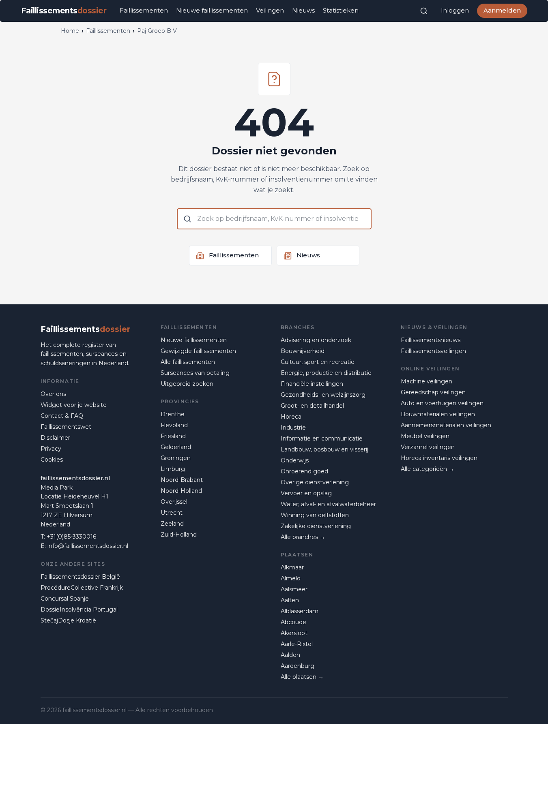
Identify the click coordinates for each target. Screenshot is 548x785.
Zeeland (172, 523)
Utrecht (172, 512)
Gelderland (176, 447)
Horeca (291, 416)
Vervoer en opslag (306, 493)
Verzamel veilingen (428, 447)
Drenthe (173, 414)
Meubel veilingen (425, 436)
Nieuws (303, 10)
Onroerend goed (304, 471)
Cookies (52, 459)
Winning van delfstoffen (315, 515)
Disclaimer (55, 437)
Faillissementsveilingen (433, 351)
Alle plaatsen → (302, 676)
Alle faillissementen (188, 362)
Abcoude (293, 622)
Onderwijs (295, 460)
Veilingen (270, 10)
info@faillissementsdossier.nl (87, 546)
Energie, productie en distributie (326, 372)
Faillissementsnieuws (430, 340)
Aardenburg (297, 665)
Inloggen (455, 10)
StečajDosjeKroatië (68, 620)
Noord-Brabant (182, 479)
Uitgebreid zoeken (187, 383)
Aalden (290, 655)
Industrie (293, 427)
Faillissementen (144, 10)
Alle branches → (303, 537)
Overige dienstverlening (315, 482)
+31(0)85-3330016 (71, 536)
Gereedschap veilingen (433, 392)
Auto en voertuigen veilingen (442, 403)
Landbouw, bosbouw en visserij (324, 449)
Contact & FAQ (62, 415)
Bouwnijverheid (303, 351)
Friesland (173, 436)
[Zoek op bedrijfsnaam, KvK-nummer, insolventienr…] (424, 11)
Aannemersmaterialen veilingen (446, 425)
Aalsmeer (294, 589)
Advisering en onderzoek (316, 340)
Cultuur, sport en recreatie (318, 362)
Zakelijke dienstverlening (316, 526)
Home (70, 30)
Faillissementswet (66, 426)
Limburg (173, 469)
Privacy (51, 448)
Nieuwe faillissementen (212, 10)
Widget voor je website (74, 405)
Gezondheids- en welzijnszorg (323, 394)
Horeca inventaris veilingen (439, 458)
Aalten (290, 600)
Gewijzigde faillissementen (198, 351)
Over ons (53, 394)
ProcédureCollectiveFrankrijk (82, 587)
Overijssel (174, 501)
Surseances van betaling (195, 372)
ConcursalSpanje (65, 598)
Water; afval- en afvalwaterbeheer (328, 504)
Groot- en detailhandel (312, 405)
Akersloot (294, 633)
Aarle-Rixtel (297, 644)
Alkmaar (292, 567)
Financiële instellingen (312, 383)
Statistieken (341, 10)
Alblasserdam (299, 611)
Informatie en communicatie (322, 438)
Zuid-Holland (179, 534)
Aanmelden (502, 10)
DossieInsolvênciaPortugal (79, 609)
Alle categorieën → (427, 469)
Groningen (176, 458)
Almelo (291, 578)
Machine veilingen (426, 381)
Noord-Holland (181, 490)
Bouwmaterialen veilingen (438, 414)
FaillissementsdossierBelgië (80, 576)
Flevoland (174, 425)
